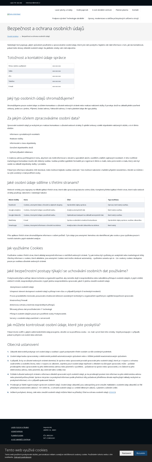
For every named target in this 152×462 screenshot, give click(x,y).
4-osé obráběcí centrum (102, 10)
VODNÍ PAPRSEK (17, 431)
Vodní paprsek (82, 10)
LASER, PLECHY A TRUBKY (20, 427)
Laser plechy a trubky (63, 10)
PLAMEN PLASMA (17, 435)
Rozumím (141, 453)
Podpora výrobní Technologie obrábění (68, 18)
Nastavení (126, 453)
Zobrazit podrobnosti (22, 457)
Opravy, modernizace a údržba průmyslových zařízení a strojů (113, 18)
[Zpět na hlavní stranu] (21, 14)
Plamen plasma (122, 10)
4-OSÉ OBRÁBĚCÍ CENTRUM (20, 439)
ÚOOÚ (112, 392)
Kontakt (135, 10)
